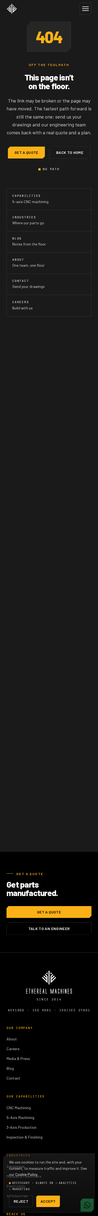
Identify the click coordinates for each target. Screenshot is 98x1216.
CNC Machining (19, 1107)
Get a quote (26, 152)
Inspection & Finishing (24, 1137)
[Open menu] (85, 9)
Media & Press (18, 1058)
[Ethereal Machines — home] (12, 8)
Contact (13, 1078)
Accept (48, 1201)
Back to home (69, 152)
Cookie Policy (26, 1174)
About (12, 1039)
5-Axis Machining (20, 1117)
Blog (10, 1068)
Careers (13, 1048)
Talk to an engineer (49, 928)
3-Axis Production (21, 1127)
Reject (21, 1201)
